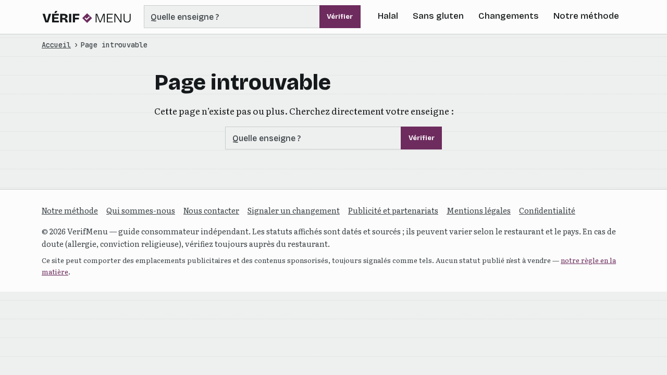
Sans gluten (438, 15)
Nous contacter (211, 210)
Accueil (56, 44)
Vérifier (340, 16)
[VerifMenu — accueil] (87, 16)
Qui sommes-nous (140, 210)
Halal (388, 15)
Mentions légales (479, 210)
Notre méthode (586, 15)
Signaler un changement (294, 210)
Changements (508, 15)
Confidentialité (547, 210)
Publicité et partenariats (393, 210)
